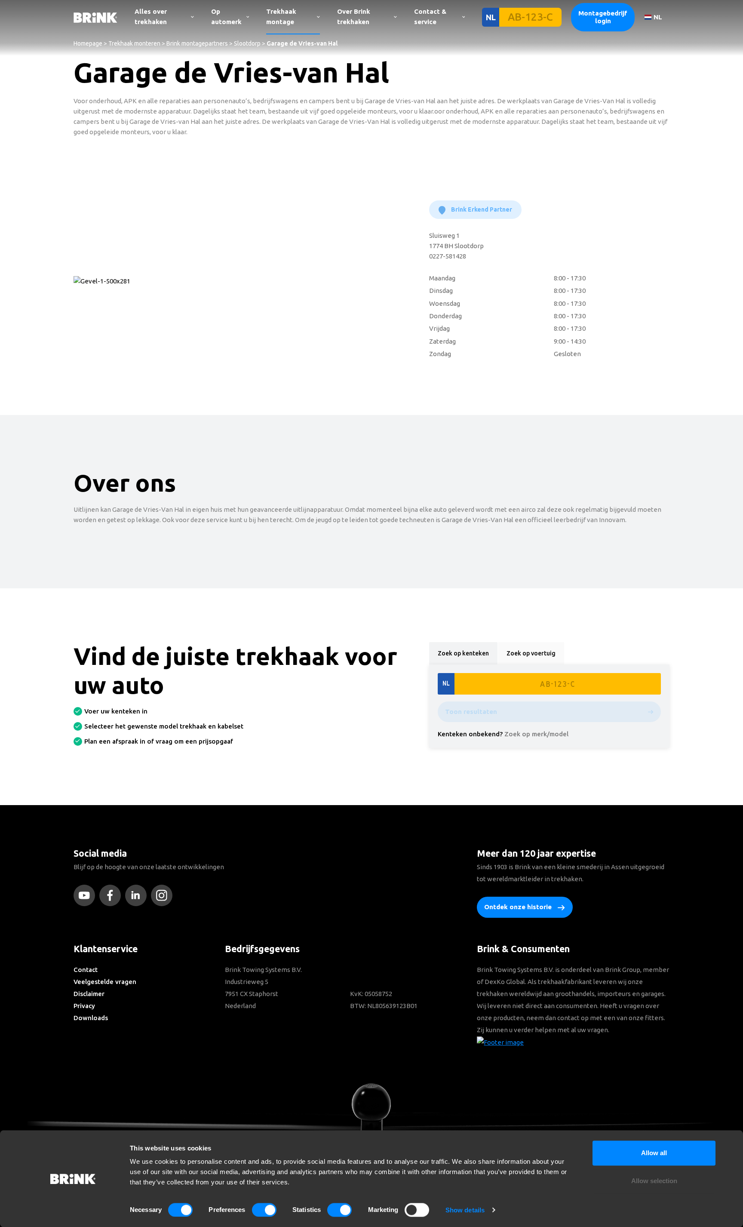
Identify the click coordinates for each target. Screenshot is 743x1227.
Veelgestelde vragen (105, 981)
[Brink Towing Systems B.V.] (95, 17)
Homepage (88, 43)
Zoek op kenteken (463, 653)
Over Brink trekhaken (353, 16)
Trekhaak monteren (134, 43)
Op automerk (226, 16)
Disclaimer (89, 993)
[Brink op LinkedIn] (138, 895)
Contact (86, 969)
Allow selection (654, 1181)
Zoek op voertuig (531, 653)
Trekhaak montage (281, 16)
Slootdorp (247, 43)
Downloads (91, 1017)
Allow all (654, 1152)
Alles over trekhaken (151, 16)
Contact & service (430, 16)
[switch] (264, 1210)
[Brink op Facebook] (112, 895)
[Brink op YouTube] (86, 895)
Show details (465, 1210)
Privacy (84, 1005)
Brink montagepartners (197, 43)
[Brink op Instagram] (164, 895)
